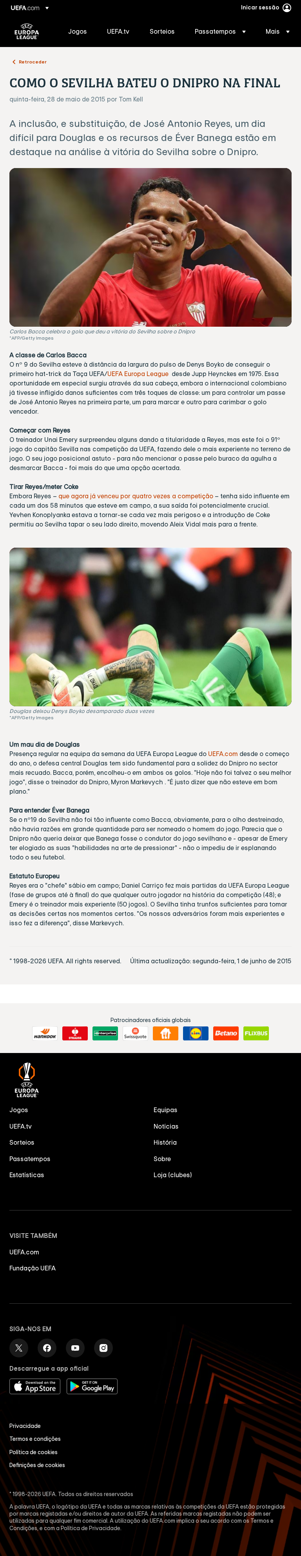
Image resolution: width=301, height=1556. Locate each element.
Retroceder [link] (33, 61)
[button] (220, 31)
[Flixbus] (256, 1033)
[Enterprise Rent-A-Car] (105, 1033)
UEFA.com (223, 753)
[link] (77, 31)
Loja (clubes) (173, 1174)
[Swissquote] (135, 1033)
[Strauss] (75, 1033)
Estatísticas (26, 1174)
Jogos (18, 1109)
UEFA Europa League (26, 31)
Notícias (166, 1126)
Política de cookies (33, 1452)
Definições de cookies (37, 1465)
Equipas (166, 1109)
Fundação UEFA (32, 1268)
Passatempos (30, 1158)
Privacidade (25, 1426)
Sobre (162, 1158)
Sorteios (21, 1142)
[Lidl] (196, 1033)
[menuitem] (77, 31)
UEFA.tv (20, 1126)
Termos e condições (35, 1439)
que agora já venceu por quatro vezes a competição (135, 495)
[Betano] (226, 1033)
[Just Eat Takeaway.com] (165, 1033)
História (165, 1142)
